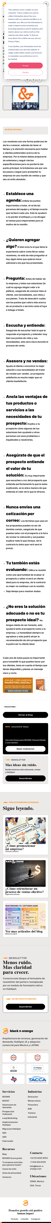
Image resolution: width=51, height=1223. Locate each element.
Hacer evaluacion (25, 749)
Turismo (32, 1113)
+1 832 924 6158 (38, 1162)
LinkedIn (25, 1219)
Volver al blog (25, 715)
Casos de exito (9, 1169)
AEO (4, 1137)
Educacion (33, 1096)
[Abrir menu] (46, 4)
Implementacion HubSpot (10, 1123)
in (27, 80)
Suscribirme (25, 778)
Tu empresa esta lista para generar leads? (12, 1163)
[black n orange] (4, 4)
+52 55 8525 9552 (39, 1158)
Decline (25, 72)
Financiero (33, 1105)
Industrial (32, 1117)
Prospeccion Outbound (8, 1112)
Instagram (35, 1219)
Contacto (6, 1177)
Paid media (7, 1141)
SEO (4, 1133)
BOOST (5, 1101)
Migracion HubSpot (11, 1129)
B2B (30, 1109)
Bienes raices (34, 1101)
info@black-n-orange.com (37, 1167)
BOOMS (6, 1096)
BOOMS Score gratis (12, 1158)
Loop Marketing (9, 1118)
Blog (4, 1154)
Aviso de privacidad (11, 1173)
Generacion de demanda (9, 1106)
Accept (25, 65)
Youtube (14, 1219)
